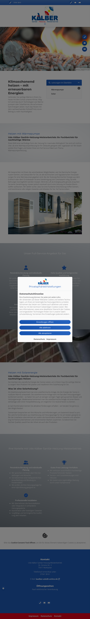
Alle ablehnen (45, 327)
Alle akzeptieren (45, 333)
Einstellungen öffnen (45, 322)
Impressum (51, 339)
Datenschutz (39, 339)
